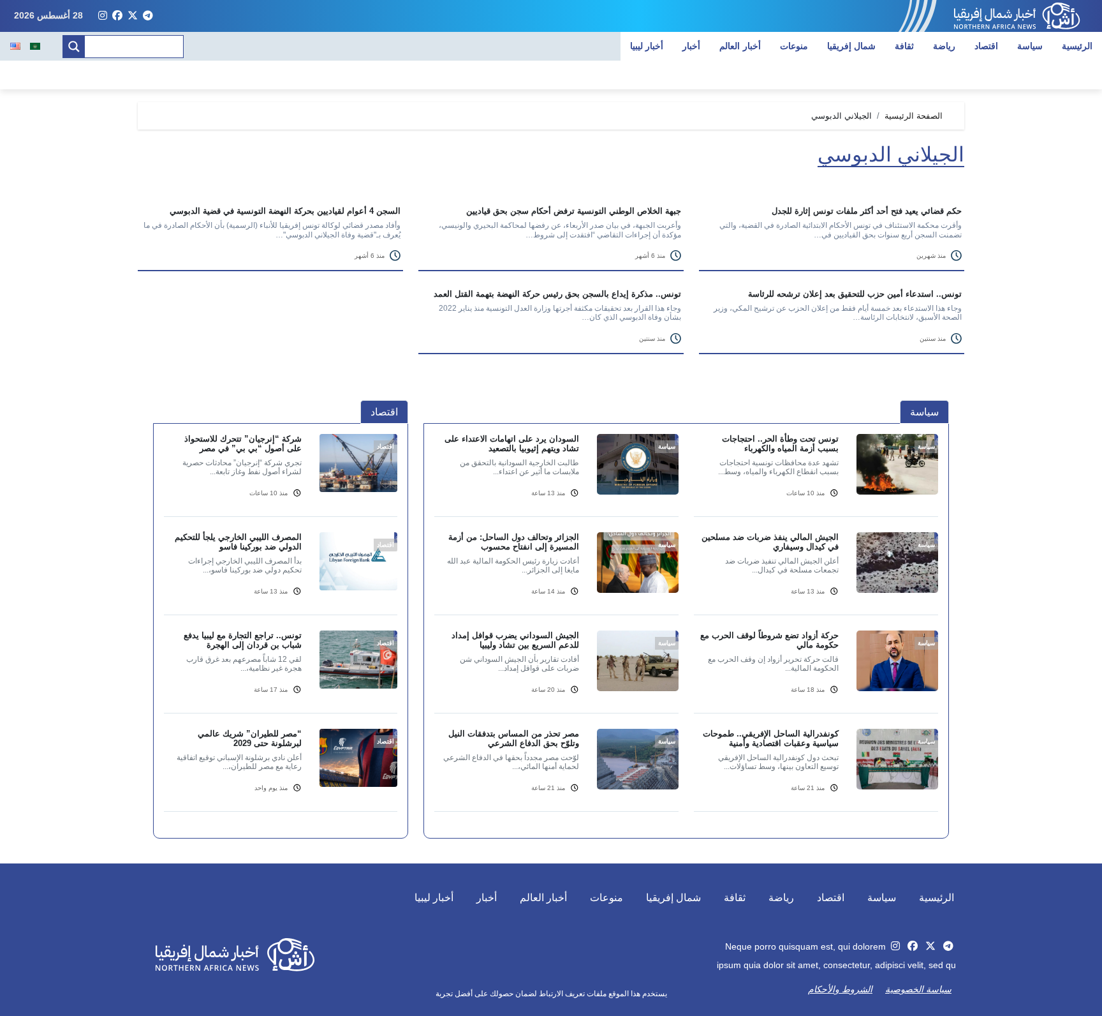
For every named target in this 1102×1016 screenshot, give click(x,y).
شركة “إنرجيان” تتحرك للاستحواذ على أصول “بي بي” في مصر (243, 443)
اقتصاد (986, 46)
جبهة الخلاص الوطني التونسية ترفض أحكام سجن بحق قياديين (573, 211)
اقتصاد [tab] (384, 412)
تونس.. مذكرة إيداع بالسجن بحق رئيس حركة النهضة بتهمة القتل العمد (557, 294)
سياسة (1030, 46)
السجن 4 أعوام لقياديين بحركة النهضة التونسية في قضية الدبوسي (285, 211)
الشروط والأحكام (840, 989)
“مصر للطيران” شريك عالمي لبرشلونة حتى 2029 (250, 738)
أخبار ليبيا (647, 46)
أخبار (691, 46)
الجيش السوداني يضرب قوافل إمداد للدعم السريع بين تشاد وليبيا (515, 640)
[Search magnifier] (74, 46)
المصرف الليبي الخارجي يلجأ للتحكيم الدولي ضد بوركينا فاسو (238, 541)
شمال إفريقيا (851, 46)
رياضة (944, 46)
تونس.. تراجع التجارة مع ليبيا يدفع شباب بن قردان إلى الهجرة (243, 640)
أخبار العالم (740, 46)
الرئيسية (1077, 46)
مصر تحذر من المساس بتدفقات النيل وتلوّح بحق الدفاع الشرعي (513, 738)
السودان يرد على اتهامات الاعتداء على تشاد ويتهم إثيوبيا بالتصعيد (511, 443)
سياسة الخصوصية (918, 989)
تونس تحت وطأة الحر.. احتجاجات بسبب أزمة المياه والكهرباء (780, 443)
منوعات (794, 46)
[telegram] (148, 16)
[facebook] (117, 16)
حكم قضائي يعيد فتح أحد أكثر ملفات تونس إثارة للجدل (867, 211)
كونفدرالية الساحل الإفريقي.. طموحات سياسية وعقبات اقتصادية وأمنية (771, 738)
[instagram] (102, 16)
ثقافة (904, 46)
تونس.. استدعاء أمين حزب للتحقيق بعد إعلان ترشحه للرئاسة (855, 294)
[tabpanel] (686, 630)
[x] (133, 16)
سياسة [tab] (924, 412)
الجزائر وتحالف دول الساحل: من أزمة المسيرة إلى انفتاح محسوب (513, 541)
